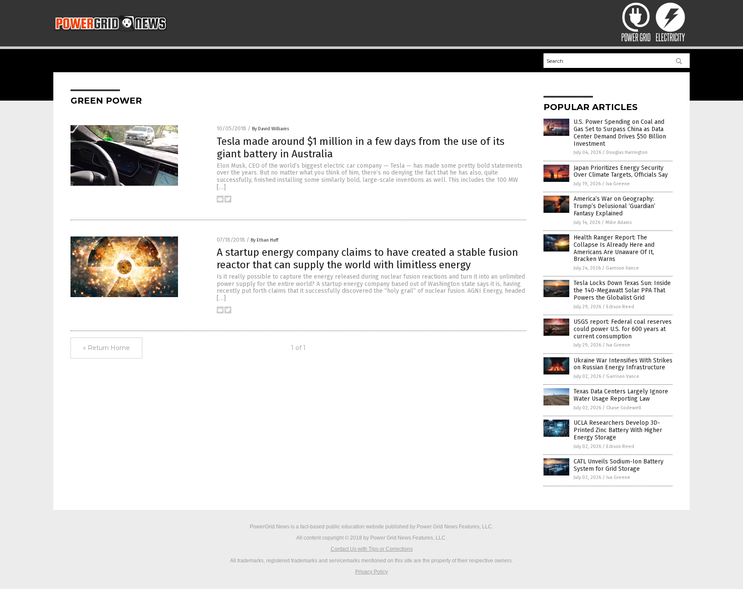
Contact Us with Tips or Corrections (372, 549)
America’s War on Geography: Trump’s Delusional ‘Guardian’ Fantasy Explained (614, 206)
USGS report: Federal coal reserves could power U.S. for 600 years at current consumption (623, 329)
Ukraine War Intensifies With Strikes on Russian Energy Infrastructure (623, 364)
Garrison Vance (622, 268)
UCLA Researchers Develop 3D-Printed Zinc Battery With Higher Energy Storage (618, 430)
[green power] (110, 34)
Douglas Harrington (627, 152)
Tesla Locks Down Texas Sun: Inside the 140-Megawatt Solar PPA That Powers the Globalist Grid (622, 290)
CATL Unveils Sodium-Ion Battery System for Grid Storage (618, 465)
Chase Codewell (623, 408)
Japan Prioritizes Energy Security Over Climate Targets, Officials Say (621, 171)
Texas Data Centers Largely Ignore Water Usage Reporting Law (621, 395)
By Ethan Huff (264, 240)
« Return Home (106, 348)
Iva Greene (618, 184)
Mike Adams (618, 222)
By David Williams (270, 129)
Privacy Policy (371, 572)
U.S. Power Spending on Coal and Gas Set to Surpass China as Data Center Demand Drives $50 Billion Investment (620, 132)
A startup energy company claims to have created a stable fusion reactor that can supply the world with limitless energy (367, 258)
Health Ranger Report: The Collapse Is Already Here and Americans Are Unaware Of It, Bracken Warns (614, 248)
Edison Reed (620, 307)
